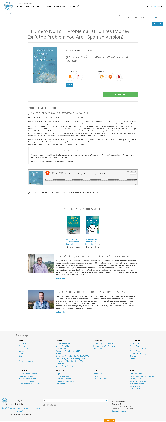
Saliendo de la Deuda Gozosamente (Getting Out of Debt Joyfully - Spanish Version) (73, 244)
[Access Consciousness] (8, 8)
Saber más (60, 312)
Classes (22, 346)
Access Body (135, 346)
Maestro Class (62, 364)
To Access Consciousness (24, 3)
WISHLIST (122, 15)
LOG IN (149, 6)
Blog (20, 356)
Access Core (135, 344)
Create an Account (63, 376)
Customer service (119, 411)
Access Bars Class (63, 346)
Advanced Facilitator (138, 349)
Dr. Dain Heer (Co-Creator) (104, 346)
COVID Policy (135, 389)
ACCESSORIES (47, 6)
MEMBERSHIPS (36, 6)
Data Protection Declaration (142, 376)
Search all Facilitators (28, 374)
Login (58, 374)
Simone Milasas (99, 349)
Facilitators (23, 349)
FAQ (20, 359)
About (69, 85)
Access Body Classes (64, 366)
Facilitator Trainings (138, 354)
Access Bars (24, 344)
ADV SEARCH (71, 6)
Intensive (59, 354)
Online (132, 359)
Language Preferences (65, 381)
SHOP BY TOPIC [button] (139, 11)
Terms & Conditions (138, 381)
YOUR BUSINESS (59, 6)
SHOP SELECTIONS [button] (124, 11)
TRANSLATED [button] (151, 11)
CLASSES (27, 6)
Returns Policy (136, 386)
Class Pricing (135, 391)
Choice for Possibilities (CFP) (68, 351)
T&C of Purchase (137, 384)
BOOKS (19, 6)
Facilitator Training (27, 381)
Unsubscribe (61, 384)
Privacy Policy (135, 379)
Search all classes (63, 344)
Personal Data (136, 374)
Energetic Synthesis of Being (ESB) (70, 359)
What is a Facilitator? (27, 376)
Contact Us (97, 374)
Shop (21, 354)
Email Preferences (63, 379)
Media (95, 376)
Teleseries (134, 356)
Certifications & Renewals (29, 384)
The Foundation (62, 349)
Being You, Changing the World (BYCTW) (72, 356)
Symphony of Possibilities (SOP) (69, 361)
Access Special (136, 351)
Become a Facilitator (27, 379)
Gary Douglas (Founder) (103, 344)
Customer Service (26, 361)
